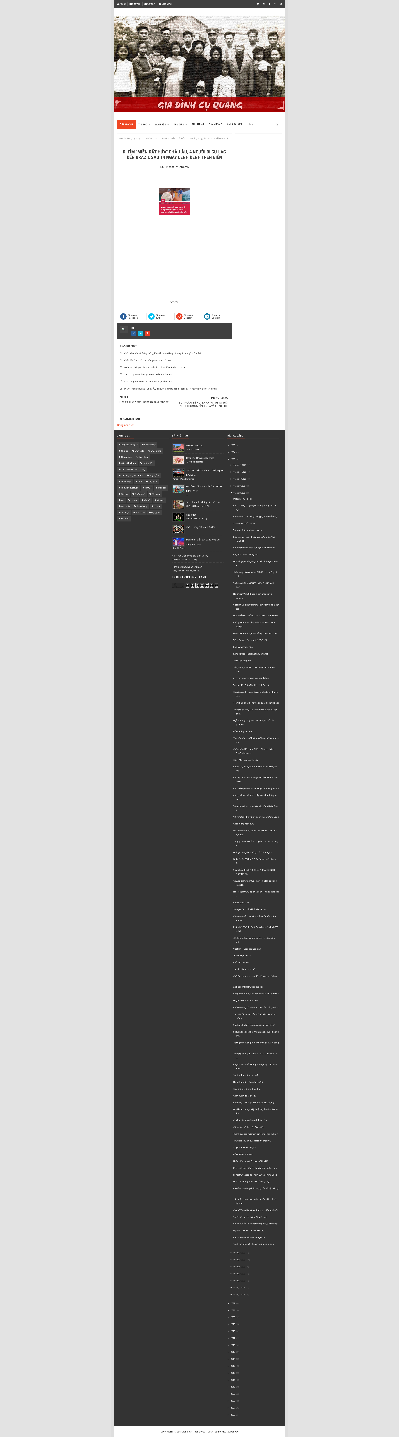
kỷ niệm (160, 500)
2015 (233, 1351)
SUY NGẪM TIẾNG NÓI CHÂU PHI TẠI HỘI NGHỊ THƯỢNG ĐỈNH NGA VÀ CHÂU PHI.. (203, 404)
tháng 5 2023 (239, 1266)
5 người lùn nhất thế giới (244, 1147)
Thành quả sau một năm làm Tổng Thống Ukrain (255, 1133)
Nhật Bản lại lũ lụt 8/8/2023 (245, 1000)
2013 (233, 1365)
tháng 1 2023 (239, 1294)
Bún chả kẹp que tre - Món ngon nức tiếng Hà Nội (256, 788)
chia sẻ (134, 500)
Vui (122, 500)
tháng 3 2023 (239, 1280)
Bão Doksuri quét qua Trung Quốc (249, 1237)
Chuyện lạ (139, 450)
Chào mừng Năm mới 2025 (200, 527)
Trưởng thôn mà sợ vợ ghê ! (246, 1075)
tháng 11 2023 (239, 471)
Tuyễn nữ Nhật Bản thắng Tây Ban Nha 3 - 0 (253, 1244)
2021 (233, 1310)
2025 (233, 445)
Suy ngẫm (154, 475)
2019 (233, 1324)
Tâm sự (124, 494)
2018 (233, 1331)
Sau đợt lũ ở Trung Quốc (244, 969)
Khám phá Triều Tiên (243, 647)
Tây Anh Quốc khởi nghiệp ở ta (247, 530)
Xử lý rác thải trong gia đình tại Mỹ (190, 555)
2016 (233, 1345)
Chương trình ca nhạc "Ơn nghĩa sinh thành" (254, 547)
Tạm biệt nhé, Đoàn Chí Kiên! (187, 566)
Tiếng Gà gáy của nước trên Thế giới (250, 640)
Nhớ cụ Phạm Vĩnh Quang (133, 469)
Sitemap (136, 3)
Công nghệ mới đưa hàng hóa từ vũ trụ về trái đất (256, 993)
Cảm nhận (143, 457)
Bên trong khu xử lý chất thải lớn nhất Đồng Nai (148, 381)
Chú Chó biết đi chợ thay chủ (246, 1088)
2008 (233, 1400)
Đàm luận (140, 512)
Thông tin (182, 167)
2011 (233, 1379)
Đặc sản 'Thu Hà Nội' (242, 498)
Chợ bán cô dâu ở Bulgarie (245, 554)
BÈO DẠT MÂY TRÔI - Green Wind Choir (251, 678)
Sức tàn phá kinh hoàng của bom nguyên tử (253, 1025)
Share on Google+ (188, 316)
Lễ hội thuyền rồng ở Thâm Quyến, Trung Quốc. (255, 1174)
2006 (233, 1414)
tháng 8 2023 (239, 492)
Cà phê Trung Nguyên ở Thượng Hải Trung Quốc (255, 1210)
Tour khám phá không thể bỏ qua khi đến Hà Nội (256, 702)
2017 (233, 1338)
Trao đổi (162, 487)
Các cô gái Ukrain (241, 902)
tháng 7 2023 (239, 1252)
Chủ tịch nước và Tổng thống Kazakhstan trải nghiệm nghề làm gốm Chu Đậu (163, 353)
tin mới (157, 506)
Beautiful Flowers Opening (200, 457)
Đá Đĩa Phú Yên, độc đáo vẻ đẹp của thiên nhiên (255, 633)
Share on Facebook (133, 316)
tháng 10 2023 (239, 478)
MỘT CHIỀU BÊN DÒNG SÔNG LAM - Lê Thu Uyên (255, 615)
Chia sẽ (124, 450)
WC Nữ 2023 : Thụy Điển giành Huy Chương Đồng (256, 816)
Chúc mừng (126, 457)
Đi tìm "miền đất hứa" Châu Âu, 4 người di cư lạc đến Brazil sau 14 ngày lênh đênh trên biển (170, 388)
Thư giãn (153, 481)
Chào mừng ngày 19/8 (243, 823)
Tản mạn (156, 494)
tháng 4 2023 (239, 1273)
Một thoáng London (242, 731)
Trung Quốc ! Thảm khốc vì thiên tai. (249, 909)
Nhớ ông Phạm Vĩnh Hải (132, 475)
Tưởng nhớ (140, 494)
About (122, 3)
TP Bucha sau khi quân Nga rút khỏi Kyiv (252, 1140)
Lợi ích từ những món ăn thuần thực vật (251, 1181)
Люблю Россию (194, 445)
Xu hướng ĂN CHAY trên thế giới (248, 986)
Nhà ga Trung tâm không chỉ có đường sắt (144, 402)
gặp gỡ (147, 500)
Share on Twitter (160, 316)
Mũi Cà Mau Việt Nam (243, 1154)
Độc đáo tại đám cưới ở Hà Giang (248, 1230)
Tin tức (148, 487)
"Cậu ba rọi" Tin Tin (242, 955)
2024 (233, 452)
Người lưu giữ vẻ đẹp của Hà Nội (248, 1082)
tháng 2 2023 (239, 1287)
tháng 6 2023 (239, 1259)
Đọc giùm (155, 512)
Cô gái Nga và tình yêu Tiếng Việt (248, 1127)
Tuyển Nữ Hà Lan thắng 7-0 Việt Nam (250, 1217)
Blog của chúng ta (129, 444)
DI (132, 328)
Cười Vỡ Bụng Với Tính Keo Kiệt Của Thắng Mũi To (256, 1007)
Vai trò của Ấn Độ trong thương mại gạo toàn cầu (255, 1223)
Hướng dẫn (148, 463)
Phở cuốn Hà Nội (241, 962)
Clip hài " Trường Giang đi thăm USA (250, 1120)
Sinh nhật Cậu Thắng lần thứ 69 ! (203, 502)
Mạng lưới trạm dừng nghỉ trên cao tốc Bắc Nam (255, 1168)
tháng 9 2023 (239, 485)
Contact (151, 3)
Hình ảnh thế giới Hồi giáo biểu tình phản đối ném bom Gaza (154, 367)
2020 (233, 1317)
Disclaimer (166, 3)
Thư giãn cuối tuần (129, 487)
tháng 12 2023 (239, 465)
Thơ (140, 481)
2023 (233, 459)
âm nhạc (125, 512)
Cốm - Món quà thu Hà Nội (245, 759)
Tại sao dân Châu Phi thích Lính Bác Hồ (251, 685)
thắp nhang (142, 506)
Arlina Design (230, 1431)
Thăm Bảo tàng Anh (242, 660)
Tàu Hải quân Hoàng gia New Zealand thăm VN (148, 374)
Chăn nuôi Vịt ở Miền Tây (244, 1095)
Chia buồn (191, 514)
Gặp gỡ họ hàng (128, 463)
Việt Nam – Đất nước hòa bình (247, 948)
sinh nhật (125, 506)
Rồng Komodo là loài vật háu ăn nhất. (250, 653)
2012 (233, 1372)
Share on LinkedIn (216, 316)
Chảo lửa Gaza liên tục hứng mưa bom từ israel (148, 360)
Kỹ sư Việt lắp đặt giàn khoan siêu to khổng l (253, 1102)
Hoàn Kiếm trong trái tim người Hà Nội (250, 1161)
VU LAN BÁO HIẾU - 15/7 (244, 523)
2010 (233, 1386)
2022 (233, 1303)
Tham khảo (126, 481)
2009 (233, 1393)
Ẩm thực (125, 518)
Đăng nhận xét (125, 425)
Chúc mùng (156, 450)
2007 (233, 1407)
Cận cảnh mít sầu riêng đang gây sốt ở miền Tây (255, 516)
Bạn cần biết (150, 444)
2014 (233, 1358)
